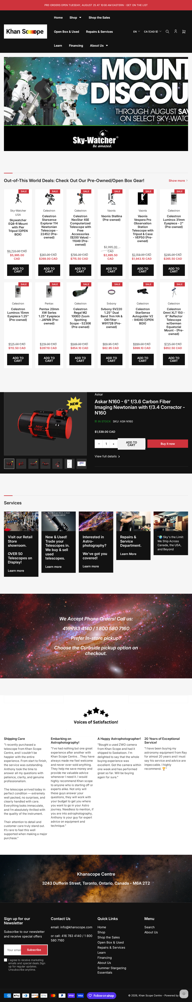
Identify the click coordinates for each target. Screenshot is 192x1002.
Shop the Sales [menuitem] (99, 17)
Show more (177, 180)
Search (149, 927)
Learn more (16, 570)
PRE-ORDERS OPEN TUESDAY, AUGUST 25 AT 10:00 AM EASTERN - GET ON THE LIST (96, 5)
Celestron (49, 210)
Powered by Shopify (176, 995)
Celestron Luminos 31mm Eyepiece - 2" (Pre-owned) (174, 221)
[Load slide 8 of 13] (99, 146)
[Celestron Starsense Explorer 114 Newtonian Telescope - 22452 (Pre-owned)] (49, 198)
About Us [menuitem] (97, 45)
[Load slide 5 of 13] (89, 146)
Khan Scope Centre (150, 995)
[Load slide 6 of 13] (92, 146)
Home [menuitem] (58, 17)
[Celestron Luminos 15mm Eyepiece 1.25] (18, 291)
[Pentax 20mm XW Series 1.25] (49, 291)
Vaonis (111, 210)
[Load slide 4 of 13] (86, 146)
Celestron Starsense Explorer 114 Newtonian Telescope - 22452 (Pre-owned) (49, 226)
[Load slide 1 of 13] (76, 146)
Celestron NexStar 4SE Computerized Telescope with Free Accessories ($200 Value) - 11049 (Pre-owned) (80, 230)
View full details (106, 456)
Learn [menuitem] (58, 45)
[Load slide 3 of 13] (82, 146)
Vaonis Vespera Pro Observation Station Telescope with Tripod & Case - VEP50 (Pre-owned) (143, 228)
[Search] (167, 31)
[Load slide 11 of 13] (109, 146)
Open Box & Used (111, 942)
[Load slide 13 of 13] (116, 146)
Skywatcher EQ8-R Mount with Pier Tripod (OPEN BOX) (18, 227)
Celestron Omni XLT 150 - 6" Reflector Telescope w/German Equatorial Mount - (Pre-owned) (174, 321)
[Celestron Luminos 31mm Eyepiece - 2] (174, 198)
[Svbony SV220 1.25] (112, 291)
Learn (102, 952)
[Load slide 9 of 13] (102, 146)
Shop (101, 932)
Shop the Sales (109, 937)
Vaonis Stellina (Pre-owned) (111, 218)
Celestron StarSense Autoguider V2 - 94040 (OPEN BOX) (143, 316)
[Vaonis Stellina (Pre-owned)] (112, 198)
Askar (99, 394)
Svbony (111, 303)
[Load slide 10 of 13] (106, 146)
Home (102, 927)
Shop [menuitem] (73, 17)
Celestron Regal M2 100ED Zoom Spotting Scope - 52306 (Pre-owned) (80, 318)
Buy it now (168, 444)
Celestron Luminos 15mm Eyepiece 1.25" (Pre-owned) (18, 314)
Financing (105, 957)
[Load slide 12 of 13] (112, 146)
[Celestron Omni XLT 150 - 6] (174, 291)
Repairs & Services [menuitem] (99, 31)
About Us (104, 963)
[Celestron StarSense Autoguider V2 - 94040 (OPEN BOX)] (143, 291)
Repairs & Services (111, 947)
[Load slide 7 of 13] (96, 146)
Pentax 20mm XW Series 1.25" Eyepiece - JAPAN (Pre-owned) (49, 316)
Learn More (128, 554)
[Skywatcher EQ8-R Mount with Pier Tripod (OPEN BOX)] (18, 198)
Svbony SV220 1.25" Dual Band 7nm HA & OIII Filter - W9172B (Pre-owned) (111, 318)
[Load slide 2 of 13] (79, 146)
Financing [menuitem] (76, 45)
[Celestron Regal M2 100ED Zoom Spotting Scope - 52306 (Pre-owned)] (80, 291)
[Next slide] (182, 104)
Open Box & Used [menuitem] (66, 31)
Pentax (49, 303)
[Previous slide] (9, 104)
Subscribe (34, 950)
